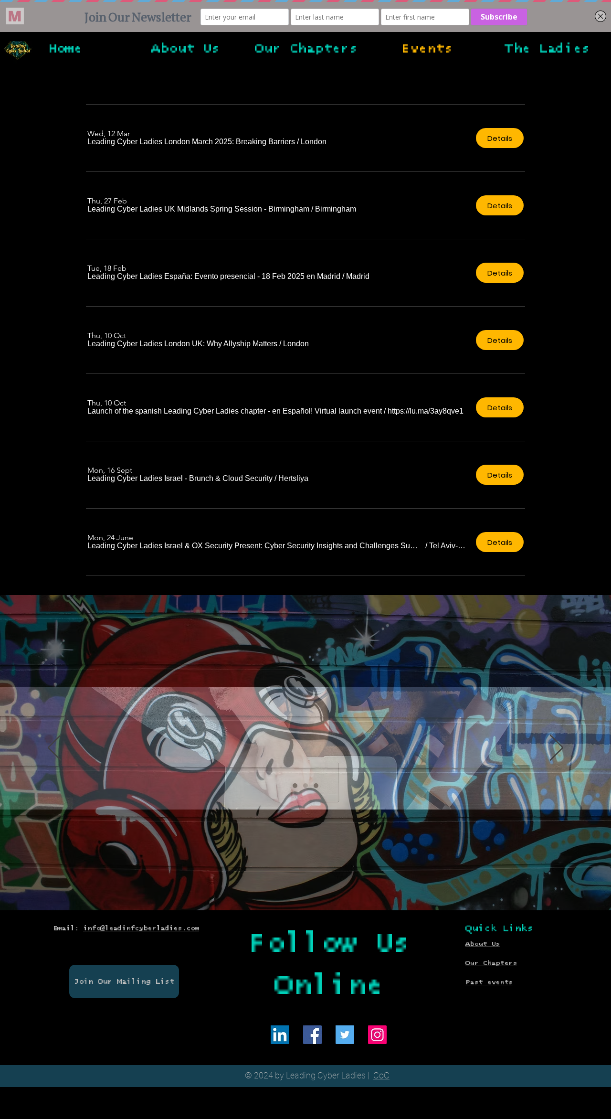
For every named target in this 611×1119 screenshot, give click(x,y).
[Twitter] (345, 1034)
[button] (191, 142)
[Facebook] (312, 1034)
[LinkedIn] (280, 1034)
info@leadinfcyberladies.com (141, 928)
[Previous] (54, 748)
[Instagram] (377, 1034)
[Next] (556, 748)
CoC (381, 1075)
